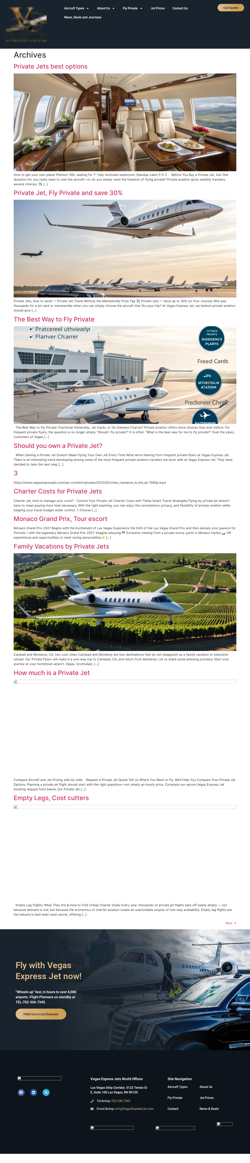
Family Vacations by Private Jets (61, 546)
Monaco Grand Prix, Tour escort (60, 519)
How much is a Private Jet (52, 673)
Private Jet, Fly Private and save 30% (68, 193)
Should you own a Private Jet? (58, 445)
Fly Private (130, 8)
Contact (173, 1109)
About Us (103, 8)
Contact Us (180, 8)
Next (230, 923)
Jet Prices (158, 8)
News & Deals (209, 1109)
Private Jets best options (51, 66)
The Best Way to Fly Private (54, 319)
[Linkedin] (33, 1092)
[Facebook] (21, 1092)
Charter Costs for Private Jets (58, 491)
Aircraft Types (74, 8)
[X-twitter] (46, 1092)
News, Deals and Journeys (82, 17)
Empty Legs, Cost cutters (51, 798)
